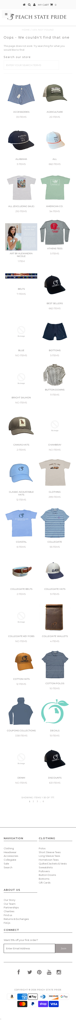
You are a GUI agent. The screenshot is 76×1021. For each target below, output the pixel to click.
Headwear (10, 852)
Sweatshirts (46, 867)
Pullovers (44, 871)
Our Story (9, 899)
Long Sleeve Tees (49, 855)
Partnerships (11, 907)
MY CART (47, 4)
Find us (8, 915)
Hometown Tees (48, 859)
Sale (6, 863)
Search (8, 867)
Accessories (11, 855)
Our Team (9, 903)
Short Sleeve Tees (50, 852)
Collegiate (10, 859)
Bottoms (44, 878)
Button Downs (47, 874)
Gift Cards (44, 882)
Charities (9, 911)
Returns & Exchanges (16, 918)
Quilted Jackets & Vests (53, 863)
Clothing (9, 848)
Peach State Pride (49, 989)
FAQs (7, 922)
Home (26, 29)
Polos (42, 848)
